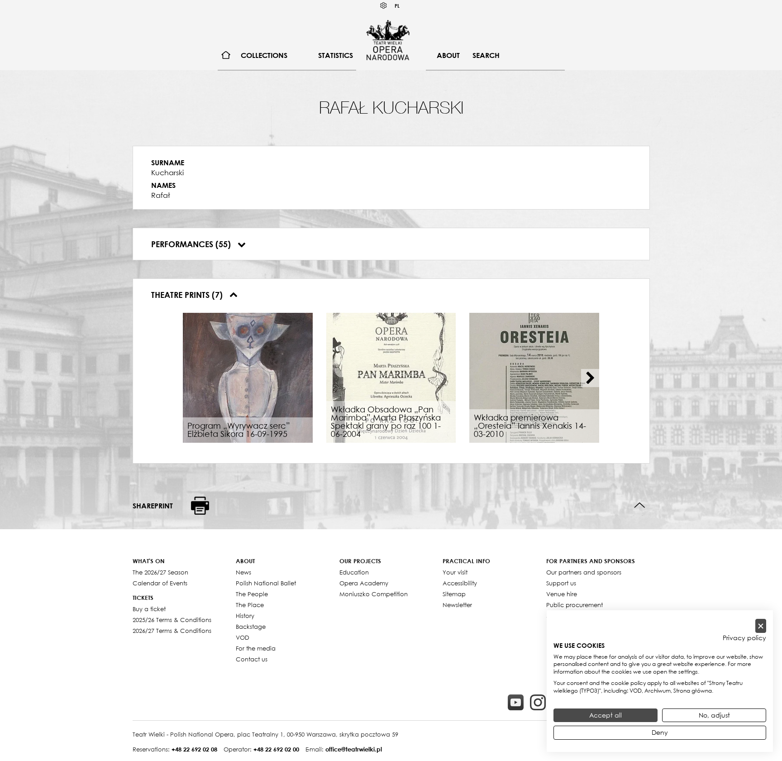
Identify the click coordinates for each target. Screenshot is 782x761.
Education (354, 572)
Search (486, 55)
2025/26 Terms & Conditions (172, 619)
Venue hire (561, 594)
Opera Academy (363, 583)
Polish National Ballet (266, 583)
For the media (256, 648)
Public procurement (574, 604)
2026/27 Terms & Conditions (172, 630)
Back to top (639, 505)
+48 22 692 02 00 (276, 749)
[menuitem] (226, 55)
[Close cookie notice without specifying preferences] (760, 626)
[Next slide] (590, 378)
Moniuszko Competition (373, 594)
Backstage (251, 626)
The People (252, 594)
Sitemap (454, 594)
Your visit (455, 572)
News (243, 572)
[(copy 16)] (538, 702)
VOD (242, 637)
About (448, 55)
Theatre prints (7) (188, 295)
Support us (561, 583)
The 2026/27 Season (160, 572)
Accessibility (460, 583)
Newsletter (457, 604)
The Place (250, 604)
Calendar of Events (160, 583)
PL (397, 6)
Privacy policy (744, 637)
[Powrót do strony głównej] (388, 40)
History (245, 615)
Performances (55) (192, 244)
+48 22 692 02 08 (194, 749)
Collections (264, 55)
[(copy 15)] (516, 702)
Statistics (335, 55)
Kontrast (384, 5)
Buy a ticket (149, 609)
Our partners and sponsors (583, 572)
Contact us (251, 659)
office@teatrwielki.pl (353, 749)
